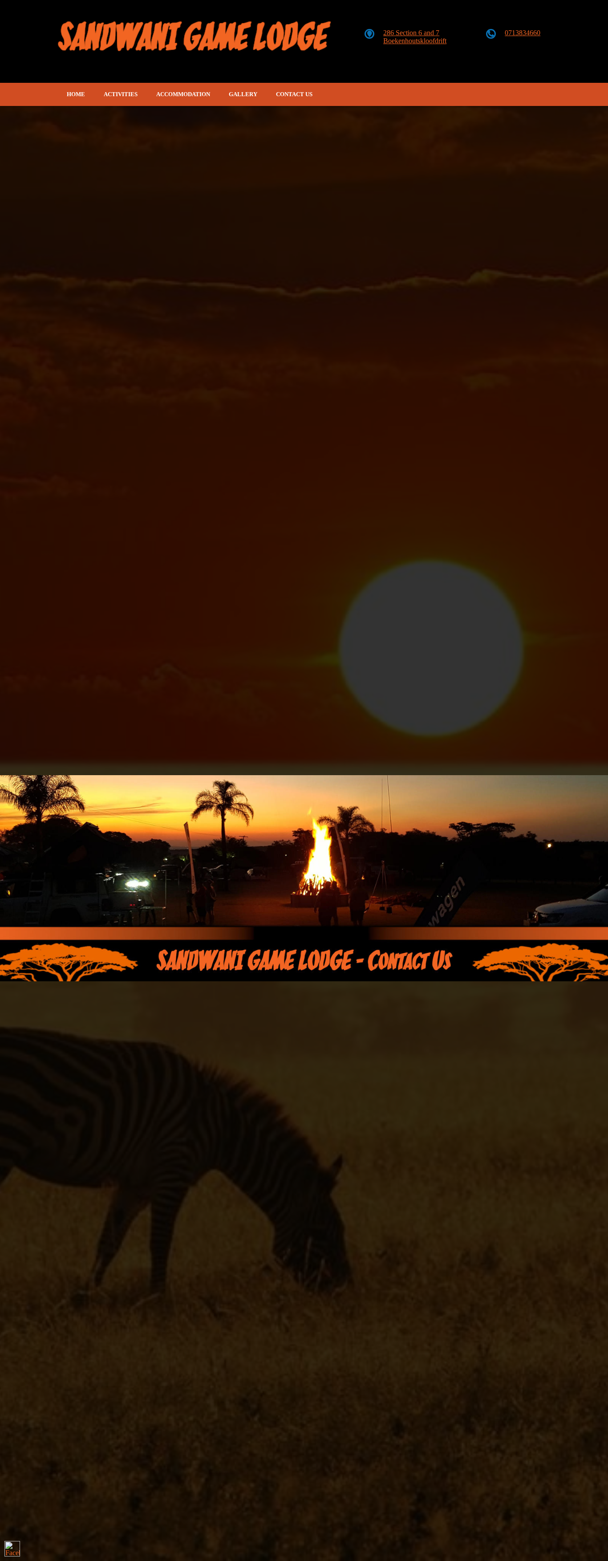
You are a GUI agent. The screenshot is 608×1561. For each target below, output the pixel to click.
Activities (121, 94)
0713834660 (522, 33)
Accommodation (183, 94)
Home (76, 94)
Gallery (243, 94)
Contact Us (294, 94)
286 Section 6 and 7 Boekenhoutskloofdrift (414, 37)
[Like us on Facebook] (12, 1549)
